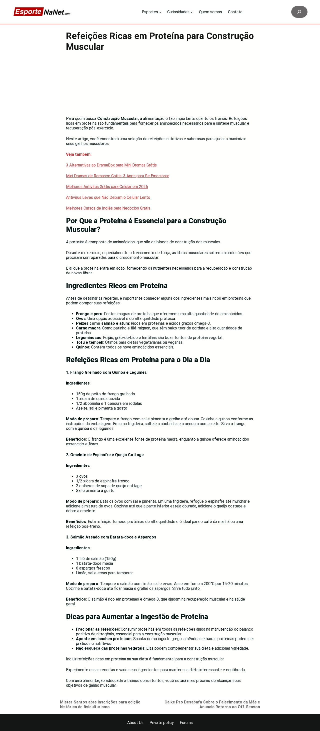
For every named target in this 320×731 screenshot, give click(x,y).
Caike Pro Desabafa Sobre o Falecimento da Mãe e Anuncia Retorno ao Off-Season (212, 704)
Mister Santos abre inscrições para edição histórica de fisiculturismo (100, 704)
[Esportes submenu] (160, 12)
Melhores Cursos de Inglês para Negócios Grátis (108, 208)
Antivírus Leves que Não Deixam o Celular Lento (108, 197)
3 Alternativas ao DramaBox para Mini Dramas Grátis (111, 165)
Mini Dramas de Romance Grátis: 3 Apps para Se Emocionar (117, 175)
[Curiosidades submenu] (191, 12)
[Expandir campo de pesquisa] (299, 12)
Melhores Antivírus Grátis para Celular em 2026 (107, 186)
